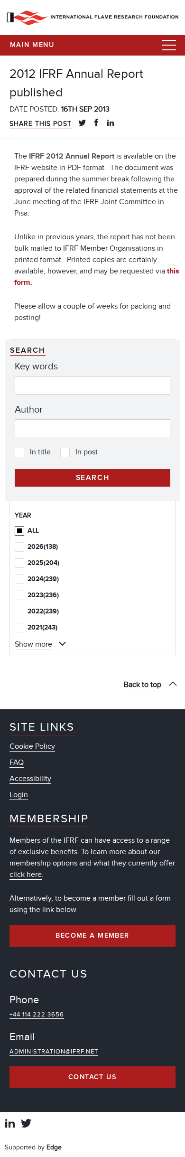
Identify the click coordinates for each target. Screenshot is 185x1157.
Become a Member (93, 935)
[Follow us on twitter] (26, 1124)
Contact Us (92, 1077)
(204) (43, 563)
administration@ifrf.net (53, 1051)
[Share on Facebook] (96, 123)
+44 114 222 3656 (36, 1014)
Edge (54, 1147)
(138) (43, 547)
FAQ (16, 762)
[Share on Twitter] (82, 123)
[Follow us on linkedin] (10, 1124)
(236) (43, 595)
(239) (43, 579)
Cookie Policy (32, 746)
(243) (42, 627)
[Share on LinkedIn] (110, 123)
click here (25, 874)
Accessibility (30, 778)
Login (18, 795)
